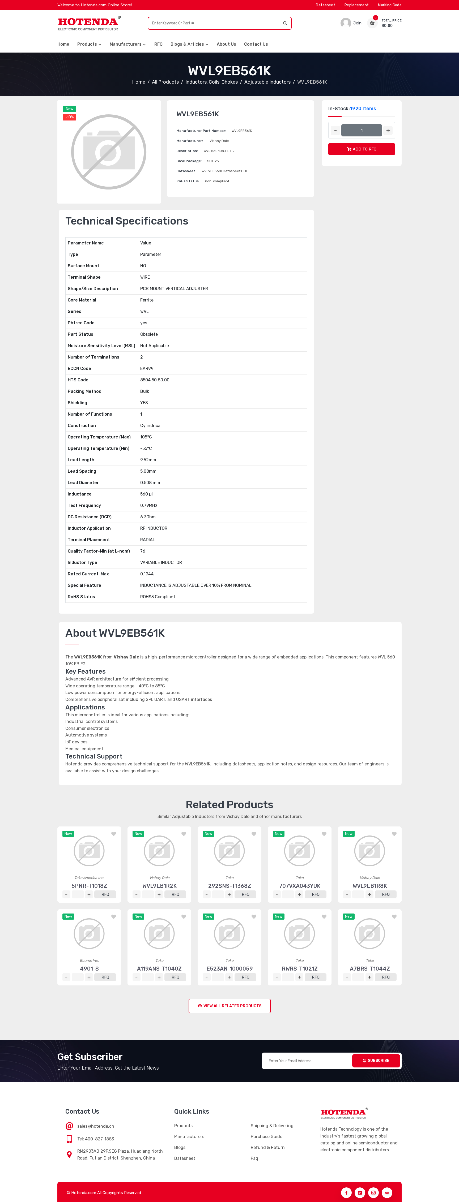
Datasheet (325, 5)
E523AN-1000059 (229, 969)
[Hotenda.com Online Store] (89, 23)
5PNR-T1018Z (89, 886)
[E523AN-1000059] (229, 934)
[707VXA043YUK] (299, 851)
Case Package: (189, 161)
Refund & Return (268, 1147)
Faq (254, 1158)
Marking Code (390, 5)
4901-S (89, 969)
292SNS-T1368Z (229, 886)
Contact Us (256, 44)
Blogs (179, 1147)
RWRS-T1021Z (300, 969)
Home (63, 44)
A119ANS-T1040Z (159, 969)
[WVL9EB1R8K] (370, 851)
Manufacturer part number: (201, 131)
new (69, 109)
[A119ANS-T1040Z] (159, 934)
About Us (226, 44)
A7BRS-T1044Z (370, 969)
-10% (69, 117)
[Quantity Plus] (388, 130)
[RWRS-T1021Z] (299, 934)
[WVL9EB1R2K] (159, 851)
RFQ (158, 44)
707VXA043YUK (299, 886)
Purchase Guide (266, 1136)
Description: (187, 151)
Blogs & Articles (187, 44)
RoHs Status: (188, 181)
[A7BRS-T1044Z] (370, 934)
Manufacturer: (189, 141)
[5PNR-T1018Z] (89, 851)
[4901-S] (89, 934)
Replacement (357, 5)
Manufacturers (126, 44)
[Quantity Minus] (335, 130)
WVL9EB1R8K (370, 886)
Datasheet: (186, 171)
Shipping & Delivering (272, 1125)
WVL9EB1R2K (159, 886)
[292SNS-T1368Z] (229, 851)
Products (87, 44)
